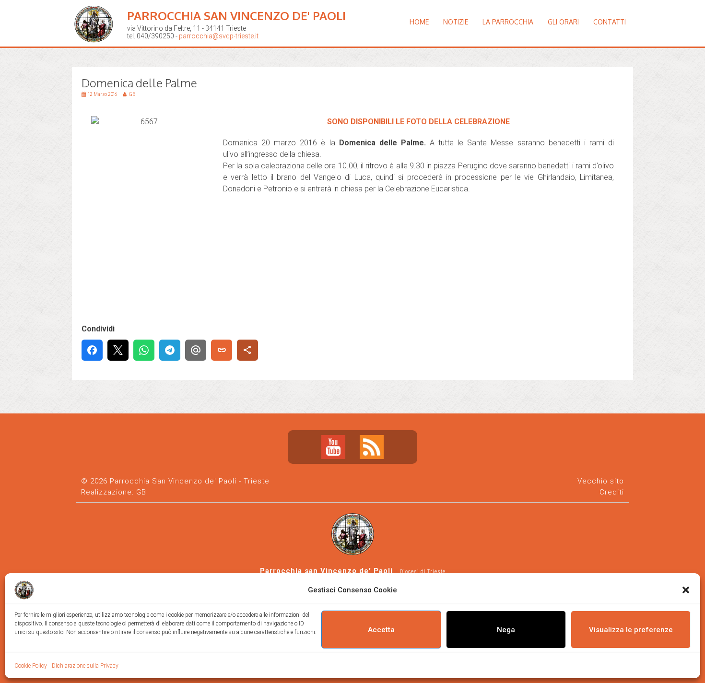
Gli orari (563, 22)
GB (141, 492)
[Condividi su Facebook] (92, 350)
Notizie (455, 22)
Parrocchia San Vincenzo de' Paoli (236, 15)
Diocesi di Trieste (423, 571)
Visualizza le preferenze (631, 629)
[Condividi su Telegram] (169, 350)
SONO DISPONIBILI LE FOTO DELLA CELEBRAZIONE (418, 121)
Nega (506, 629)
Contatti (609, 22)
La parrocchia (507, 22)
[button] (686, 590)
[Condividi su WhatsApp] (143, 350)
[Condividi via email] (195, 350)
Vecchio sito (600, 481)
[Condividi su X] (118, 350)
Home (419, 22)
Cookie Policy (30, 665)
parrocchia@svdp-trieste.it (218, 36)
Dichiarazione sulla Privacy (85, 665)
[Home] (96, 50)
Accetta (381, 629)
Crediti (611, 492)
